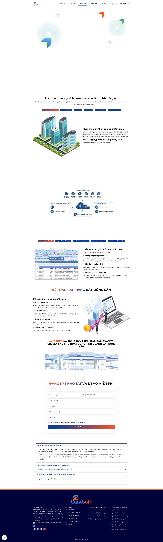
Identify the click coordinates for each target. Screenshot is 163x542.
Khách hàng (94, 4)
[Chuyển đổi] (125, 445)
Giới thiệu (71, 4)
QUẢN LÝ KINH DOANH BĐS (97, 507)
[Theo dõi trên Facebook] (34, 529)
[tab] (50, 110)
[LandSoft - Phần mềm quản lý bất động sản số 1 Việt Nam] (41, 3)
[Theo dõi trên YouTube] (44, 529)
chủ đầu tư (95, 102)
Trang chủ (61, 4)
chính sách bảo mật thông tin (77, 422)
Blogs (104, 4)
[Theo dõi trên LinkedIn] (41, 529)
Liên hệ (123, 4)
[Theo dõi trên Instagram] (38, 529)
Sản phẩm (82, 4)
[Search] (129, 3)
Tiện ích (114, 4)
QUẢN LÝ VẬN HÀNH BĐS (118, 507)
